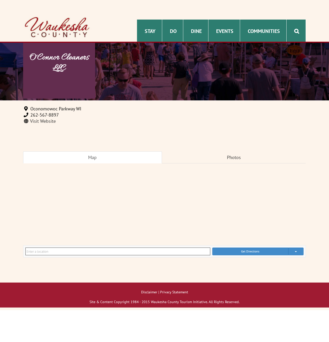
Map (92, 157)
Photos (234, 157)
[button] (296, 31)
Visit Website (43, 121)
